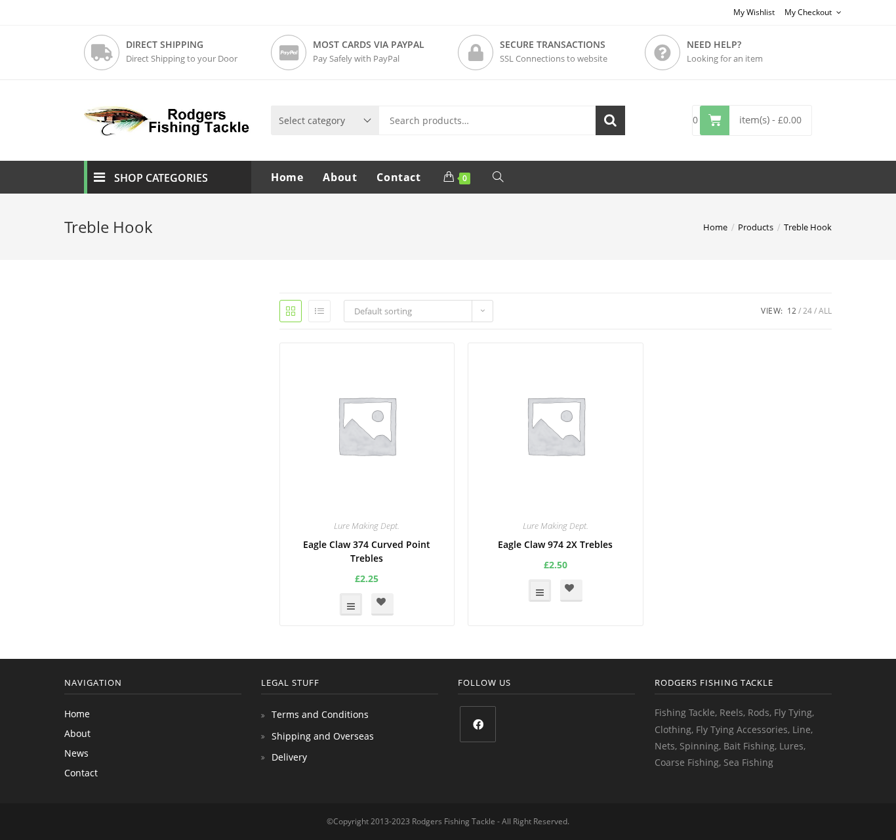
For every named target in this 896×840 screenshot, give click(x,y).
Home (77, 713)
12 (791, 310)
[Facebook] (478, 724)
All (825, 310)
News (76, 753)
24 (807, 310)
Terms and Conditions (320, 714)
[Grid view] (290, 311)
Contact (81, 772)
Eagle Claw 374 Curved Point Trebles (366, 551)
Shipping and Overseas (323, 736)
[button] (382, 604)
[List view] (319, 311)
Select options (351, 604)
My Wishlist (754, 12)
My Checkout (809, 12)
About (77, 733)
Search (610, 120)
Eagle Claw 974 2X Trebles (555, 544)
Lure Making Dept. (366, 526)
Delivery (289, 757)
